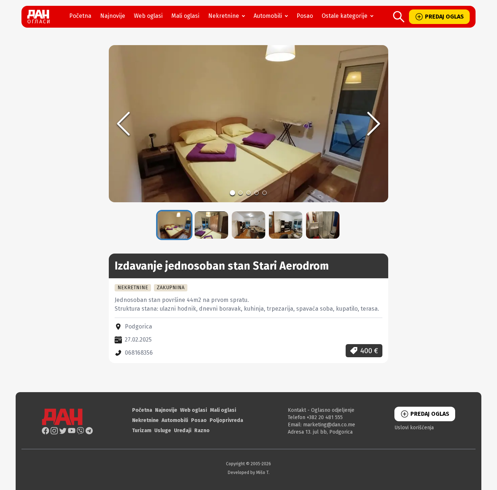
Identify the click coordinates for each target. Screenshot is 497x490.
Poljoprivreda (226, 420)
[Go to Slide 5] (264, 193)
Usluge (162, 430)
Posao (305, 15)
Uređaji (182, 430)
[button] (248, 123)
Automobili (268, 15)
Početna (80, 15)
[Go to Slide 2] (240, 193)
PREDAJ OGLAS (444, 16)
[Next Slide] (373, 124)
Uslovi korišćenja (414, 428)
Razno (202, 430)
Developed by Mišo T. (249, 472)
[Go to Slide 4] (256, 193)
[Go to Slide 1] (232, 192)
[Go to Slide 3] (248, 193)
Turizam (141, 430)
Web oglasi (148, 15)
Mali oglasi (185, 15)
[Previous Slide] (123, 124)
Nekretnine (223, 15)
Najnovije (112, 15)
